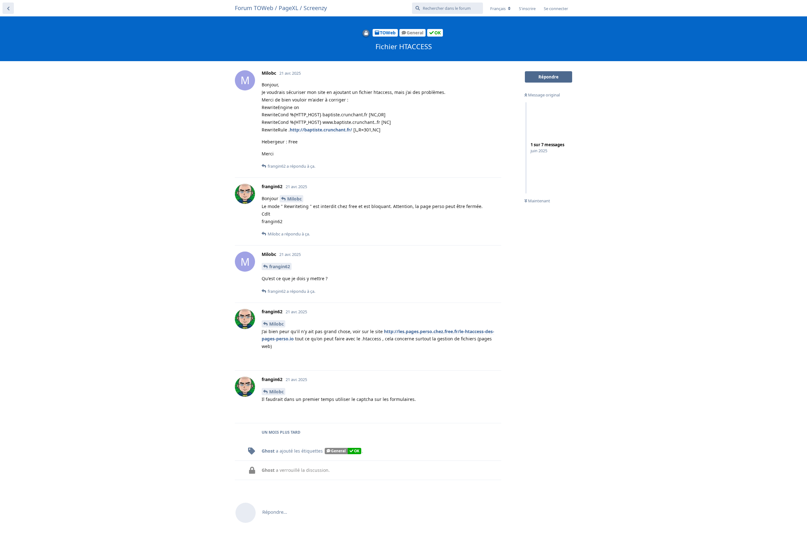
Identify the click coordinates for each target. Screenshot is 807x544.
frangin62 (279, 266)
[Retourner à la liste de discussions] (8, 8)
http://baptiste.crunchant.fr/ (321, 130)
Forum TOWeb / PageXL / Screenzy (281, 8)
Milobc (294, 199)
